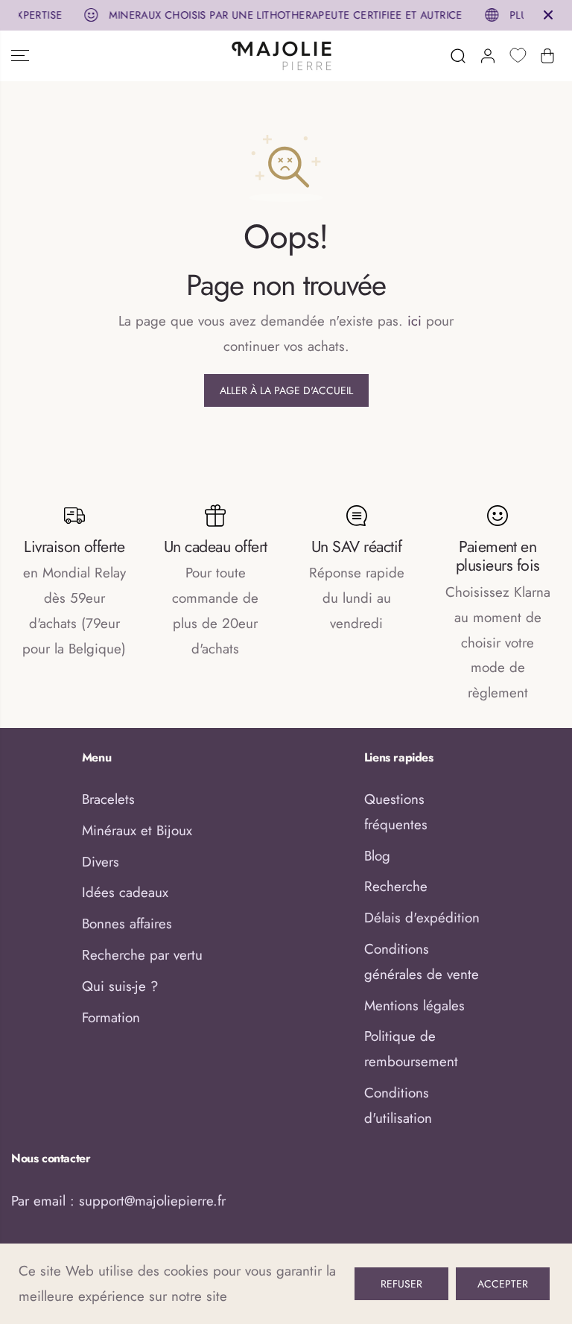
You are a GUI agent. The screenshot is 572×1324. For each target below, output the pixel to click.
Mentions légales (414, 1005)
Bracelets (108, 799)
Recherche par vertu (142, 955)
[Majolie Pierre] (282, 55)
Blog (377, 856)
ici (414, 321)
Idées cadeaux (125, 892)
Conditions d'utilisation (398, 1105)
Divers (100, 862)
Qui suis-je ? (120, 986)
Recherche (396, 886)
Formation (111, 1017)
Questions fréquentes (396, 811)
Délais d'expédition (422, 918)
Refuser (401, 1283)
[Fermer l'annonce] (548, 15)
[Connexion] (487, 55)
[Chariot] (547, 55)
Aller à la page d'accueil (286, 390)
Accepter (502, 1283)
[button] (20, 56)
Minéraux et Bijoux (137, 830)
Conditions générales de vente (421, 961)
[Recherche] (458, 55)
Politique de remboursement (411, 1048)
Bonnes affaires (127, 923)
